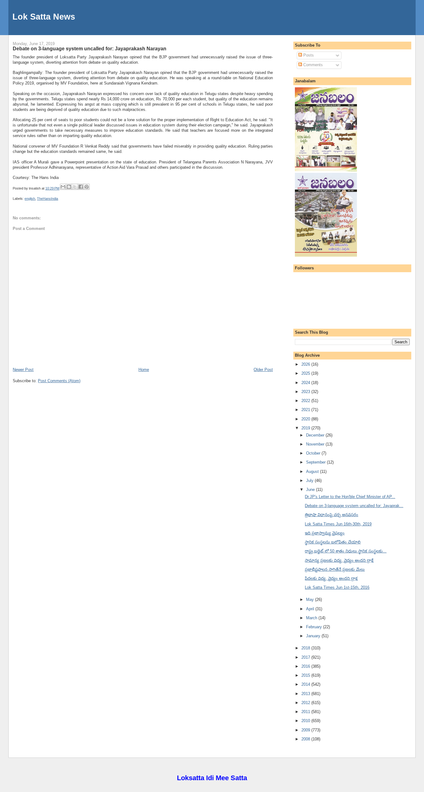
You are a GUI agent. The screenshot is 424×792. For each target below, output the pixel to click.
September (316, 462)
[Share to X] (75, 187)
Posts (308, 55)
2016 (306, 666)
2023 (306, 391)
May (310, 599)
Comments (312, 64)
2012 (306, 702)
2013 (306, 693)
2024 (306, 382)
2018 (306, 648)
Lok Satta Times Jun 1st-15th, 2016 (337, 587)
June (311, 489)
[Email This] (63, 187)
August (313, 471)
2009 (306, 730)
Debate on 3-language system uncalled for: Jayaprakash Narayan (89, 48)
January (314, 636)
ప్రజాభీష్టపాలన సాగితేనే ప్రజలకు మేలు (335, 569)
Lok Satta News (43, 16)
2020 (306, 419)
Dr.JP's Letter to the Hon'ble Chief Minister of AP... (350, 496)
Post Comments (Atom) (59, 380)
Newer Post (23, 369)
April (310, 609)
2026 (306, 364)
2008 (306, 739)
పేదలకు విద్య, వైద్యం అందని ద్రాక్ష (331, 578)
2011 (306, 711)
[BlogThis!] (69, 187)
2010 (306, 720)
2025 (306, 373)
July (310, 480)
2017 (306, 657)
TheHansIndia (47, 198)
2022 (306, 400)
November (316, 444)
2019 (306, 428)
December (316, 435)
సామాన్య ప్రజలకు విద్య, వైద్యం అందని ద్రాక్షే (339, 560)
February (314, 627)
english (30, 198)
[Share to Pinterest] (86, 187)
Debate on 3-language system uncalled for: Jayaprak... (354, 505)
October (314, 453)
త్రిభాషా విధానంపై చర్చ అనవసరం (331, 514)
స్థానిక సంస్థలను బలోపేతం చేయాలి (333, 542)
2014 (306, 684)
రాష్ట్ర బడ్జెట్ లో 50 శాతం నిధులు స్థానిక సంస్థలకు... (345, 551)
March (312, 618)
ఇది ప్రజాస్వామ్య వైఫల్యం (325, 533)
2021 (306, 409)
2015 (306, 675)
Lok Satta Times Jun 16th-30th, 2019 (338, 524)
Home (143, 369)
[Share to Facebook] (81, 187)
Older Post (263, 369)
